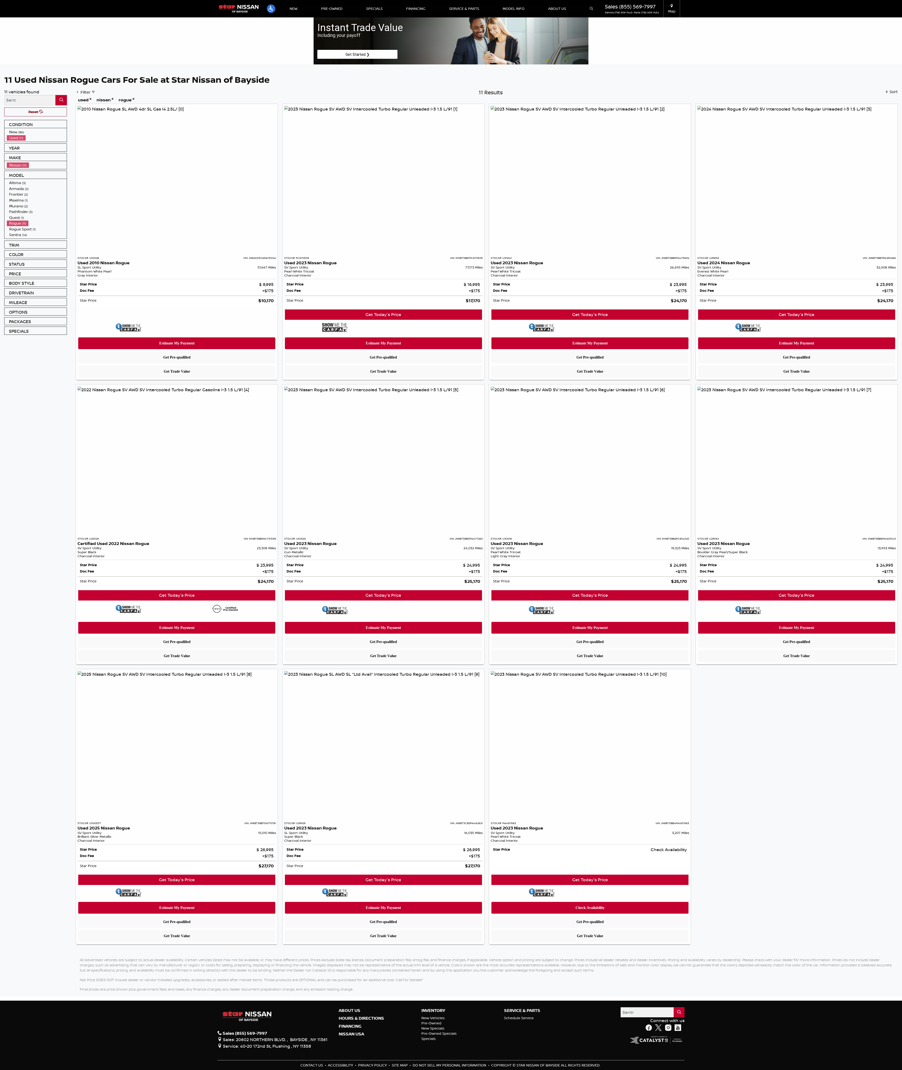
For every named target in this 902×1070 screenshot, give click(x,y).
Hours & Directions (361, 1018)
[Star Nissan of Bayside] (239, 8)
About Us (349, 1010)
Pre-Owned (431, 1023)
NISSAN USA (351, 1034)
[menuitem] (37, 132)
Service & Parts (522, 1010)
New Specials (432, 1028)
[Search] (61, 100)
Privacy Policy (373, 1065)
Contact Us (312, 1065)
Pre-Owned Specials (439, 1033)
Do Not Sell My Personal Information (450, 1065)
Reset (33, 111)
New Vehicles (433, 1017)
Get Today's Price (383, 314)
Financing (350, 1026)
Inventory (433, 1010)
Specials (428, 1038)
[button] (271, 8)
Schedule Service (519, 1017)
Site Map (400, 1065)
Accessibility (341, 1065)
